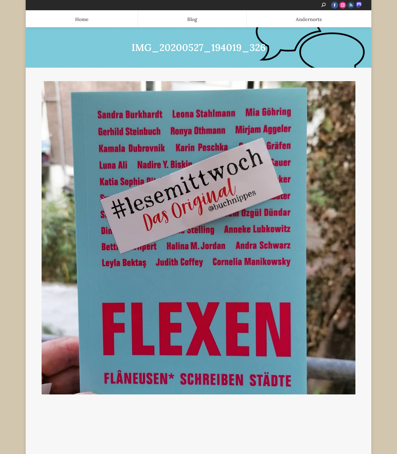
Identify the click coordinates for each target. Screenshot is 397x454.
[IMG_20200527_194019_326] (198, 237)
